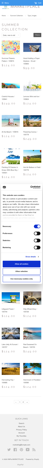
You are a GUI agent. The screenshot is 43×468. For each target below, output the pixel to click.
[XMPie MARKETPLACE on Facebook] (15, 450)
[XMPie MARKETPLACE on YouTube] (27, 450)
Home (4, 15)
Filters (37, 35)
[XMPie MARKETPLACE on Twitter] (9, 450)
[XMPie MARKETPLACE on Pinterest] (21, 450)
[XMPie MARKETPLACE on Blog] (34, 450)
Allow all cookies (21, 264)
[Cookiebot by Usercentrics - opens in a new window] (30, 187)
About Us (21, 426)
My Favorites (21, 436)
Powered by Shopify (32, 459)
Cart (39, 3)
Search (21, 423)
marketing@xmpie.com (21, 444)
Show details (30, 257)
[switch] (37, 233)
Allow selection (21, 271)
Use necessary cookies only (21, 279)
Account (21, 432)
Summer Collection (16, 15)
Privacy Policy (21, 429)
